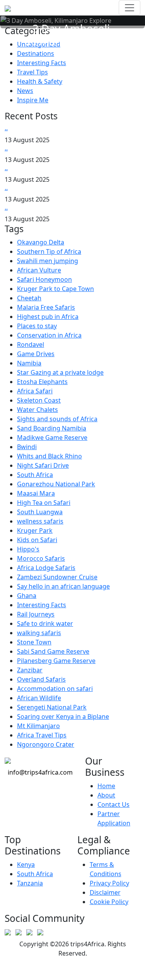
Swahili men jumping (47, 261)
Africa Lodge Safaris (46, 567)
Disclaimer (105, 892)
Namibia (29, 363)
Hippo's (28, 549)
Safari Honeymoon (44, 279)
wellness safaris (40, 521)
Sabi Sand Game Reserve (53, 651)
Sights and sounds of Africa (57, 419)
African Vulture (39, 270)
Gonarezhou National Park (56, 484)
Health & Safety (39, 81)
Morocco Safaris (41, 558)
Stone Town (34, 642)
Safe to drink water (45, 623)
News (25, 90)
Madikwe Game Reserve (52, 437)
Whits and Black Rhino (49, 456)
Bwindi (27, 447)
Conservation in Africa (49, 335)
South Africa (35, 474)
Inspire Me (32, 100)
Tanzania (30, 883)
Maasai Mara (36, 493)
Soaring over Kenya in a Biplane (63, 716)
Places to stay (37, 326)
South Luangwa (40, 512)
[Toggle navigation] (129, 8)
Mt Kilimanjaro (38, 726)
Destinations (35, 53)
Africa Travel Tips (42, 735)
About (106, 795)
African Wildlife (39, 698)
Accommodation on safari (55, 688)
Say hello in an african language (63, 586)
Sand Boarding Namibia (51, 428)
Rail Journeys (36, 614)
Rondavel (30, 344)
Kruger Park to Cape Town (55, 288)
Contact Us (113, 804)
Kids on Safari (37, 540)
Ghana (26, 595)
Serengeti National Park (52, 707)
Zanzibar (30, 670)
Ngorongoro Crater (45, 744)
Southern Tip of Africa (49, 251)
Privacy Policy (109, 883)
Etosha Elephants (42, 381)
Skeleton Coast (39, 400)
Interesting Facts (41, 63)
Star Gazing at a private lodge (60, 372)
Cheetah (29, 298)
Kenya (26, 864)
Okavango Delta (40, 242)
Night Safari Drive (43, 465)
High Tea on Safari (43, 502)
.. (6, 128)
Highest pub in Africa (47, 316)
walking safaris (39, 633)
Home (106, 786)
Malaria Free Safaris (46, 307)
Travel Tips (32, 72)
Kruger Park (35, 530)
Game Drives (36, 354)
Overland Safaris (41, 679)
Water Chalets (37, 409)
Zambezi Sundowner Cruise (57, 577)
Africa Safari (35, 391)
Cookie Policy (109, 901)
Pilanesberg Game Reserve (56, 660)
